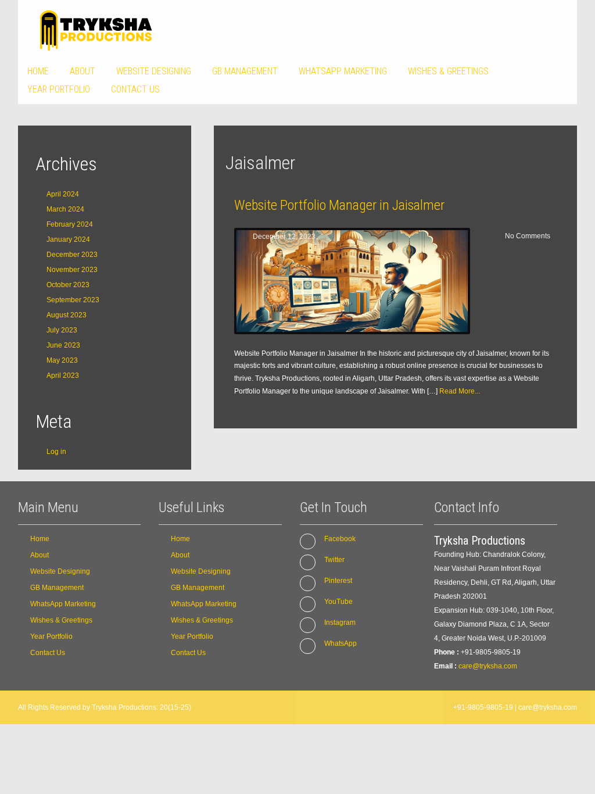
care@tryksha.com (487, 666)
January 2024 (68, 239)
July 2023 (61, 330)
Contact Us (135, 89)
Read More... (459, 391)
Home (38, 71)
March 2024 (65, 209)
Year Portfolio (58, 89)
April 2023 (62, 375)
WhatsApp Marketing (343, 71)
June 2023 (63, 345)
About (82, 71)
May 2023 (62, 360)
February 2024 (69, 224)
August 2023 (66, 315)
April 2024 (62, 194)
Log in (56, 452)
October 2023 (67, 285)
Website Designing (153, 71)
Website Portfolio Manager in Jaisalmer (339, 205)
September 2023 (72, 300)
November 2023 (72, 270)
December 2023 (72, 255)
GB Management (245, 71)
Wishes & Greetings (448, 71)
